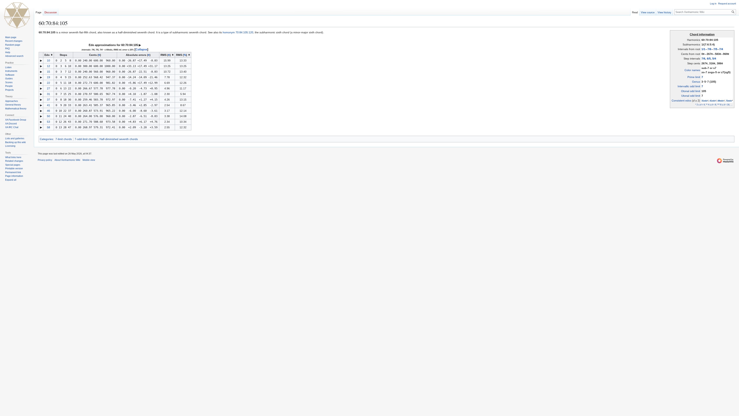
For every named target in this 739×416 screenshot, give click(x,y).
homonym (229, 32)
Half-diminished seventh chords (118, 139)
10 (48, 60)
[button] (10, 180)
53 (48, 121)
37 (48, 99)
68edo (721, 101)
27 (48, 88)
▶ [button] (140, 45)
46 (48, 110)
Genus (696, 81)
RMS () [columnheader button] (166, 54)
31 (48, 94)
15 (48, 71)
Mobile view (89, 160)
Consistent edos (681, 100)
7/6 (709, 49)
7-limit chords (63, 139)
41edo (713, 101)
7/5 (715, 49)
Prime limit (693, 77)
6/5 (709, 58)
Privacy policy (45, 160)
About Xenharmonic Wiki (67, 160)
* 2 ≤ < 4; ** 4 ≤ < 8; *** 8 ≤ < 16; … (714, 104)
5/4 (714, 58)
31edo (704, 101)
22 (48, 82)
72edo (729, 101)
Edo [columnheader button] (47, 54)
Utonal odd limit (690, 95)
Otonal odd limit (690, 91)
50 (48, 116)
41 (48, 105)
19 (48, 77)
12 (48, 66)
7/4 (721, 49)
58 (48, 127)
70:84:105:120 (244, 32)
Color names (692, 70)
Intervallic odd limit (689, 86)
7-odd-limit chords (86, 139)
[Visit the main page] (17, 15)
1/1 (703, 49)
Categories (46, 139)
